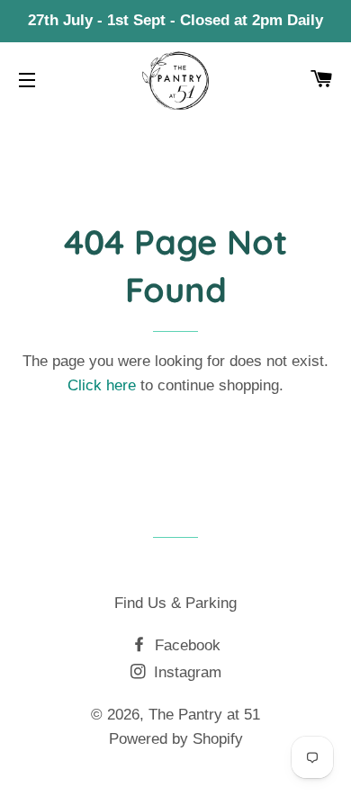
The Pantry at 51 (204, 714)
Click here (102, 385)
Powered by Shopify (176, 738)
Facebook (185, 645)
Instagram (185, 672)
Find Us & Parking (175, 603)
